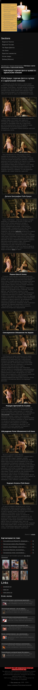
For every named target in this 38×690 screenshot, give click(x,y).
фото (13, 249)
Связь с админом (12, 685)
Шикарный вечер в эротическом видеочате (14, 617)
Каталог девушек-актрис (16, 65)
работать (18, 231)
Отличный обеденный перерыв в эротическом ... (16, 643)
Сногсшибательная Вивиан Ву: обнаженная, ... (16, 541)
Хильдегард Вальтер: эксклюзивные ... (14, 549)
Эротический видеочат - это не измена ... (14, 608)
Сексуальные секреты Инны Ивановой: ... (14, 544)
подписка (4, 557)
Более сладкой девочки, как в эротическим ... (15, 634)
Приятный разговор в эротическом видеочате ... (16, 600)
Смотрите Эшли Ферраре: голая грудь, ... (14, 547)
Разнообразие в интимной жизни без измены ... (16, 652)
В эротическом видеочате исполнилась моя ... (16, 625)
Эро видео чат (5, 65)
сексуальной (5, 414)
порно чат (6, 589)
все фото (27, 556)
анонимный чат (7, 586)
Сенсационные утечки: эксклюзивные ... (14, 552)
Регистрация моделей (24, 685)
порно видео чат (7, 592)
